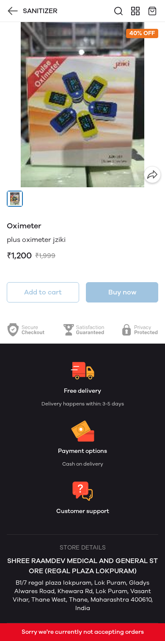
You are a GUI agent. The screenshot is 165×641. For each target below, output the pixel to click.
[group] (82, 104)
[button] (15, 199)
